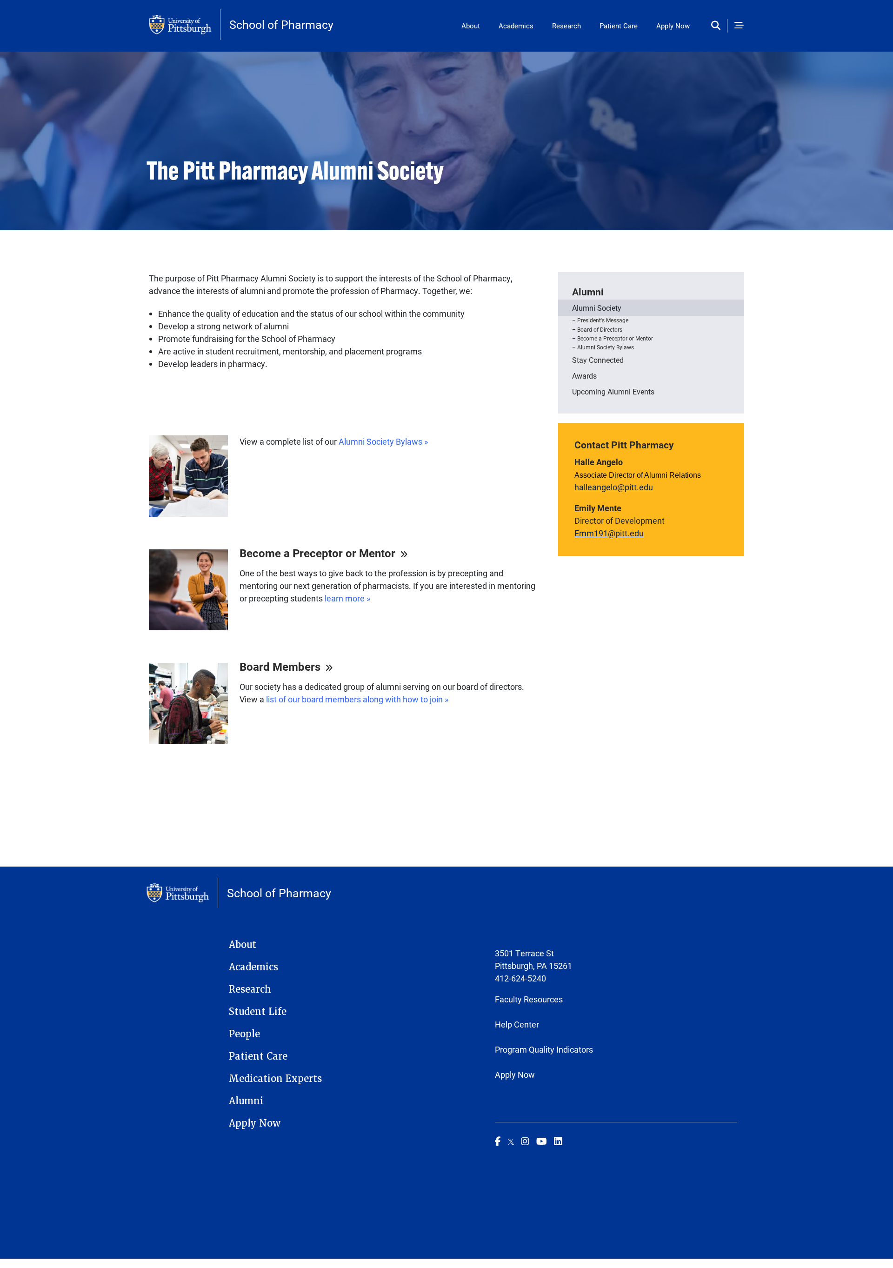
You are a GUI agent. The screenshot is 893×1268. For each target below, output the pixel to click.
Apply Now (673, 25)
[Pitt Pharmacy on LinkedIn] (558, 1141)
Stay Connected (598, 360)
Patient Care (619, 25)
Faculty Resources (529, 999)
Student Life (258, 1012)
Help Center (517, 1024)
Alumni (588, 291)
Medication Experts (275, 1079)
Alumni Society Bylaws (605, 347)
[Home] (184, 24)
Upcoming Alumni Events (613, 391)
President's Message (602, 320)
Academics (516, 25)
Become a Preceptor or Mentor (615, 338)
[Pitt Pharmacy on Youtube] (541, 1141)
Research (566, 25)
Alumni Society (596, 308)
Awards (584, 375)
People (244, 1034)
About (470, 25)
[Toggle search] (717, 26)
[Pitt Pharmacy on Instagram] (525, 1141)
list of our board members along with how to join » (357, 699)
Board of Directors (599, 329)
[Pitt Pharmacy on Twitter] (511, 1141)
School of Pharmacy (281, 24)
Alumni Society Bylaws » (383, 441)
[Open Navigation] (739, 26)
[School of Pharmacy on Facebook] (498, 1141)
